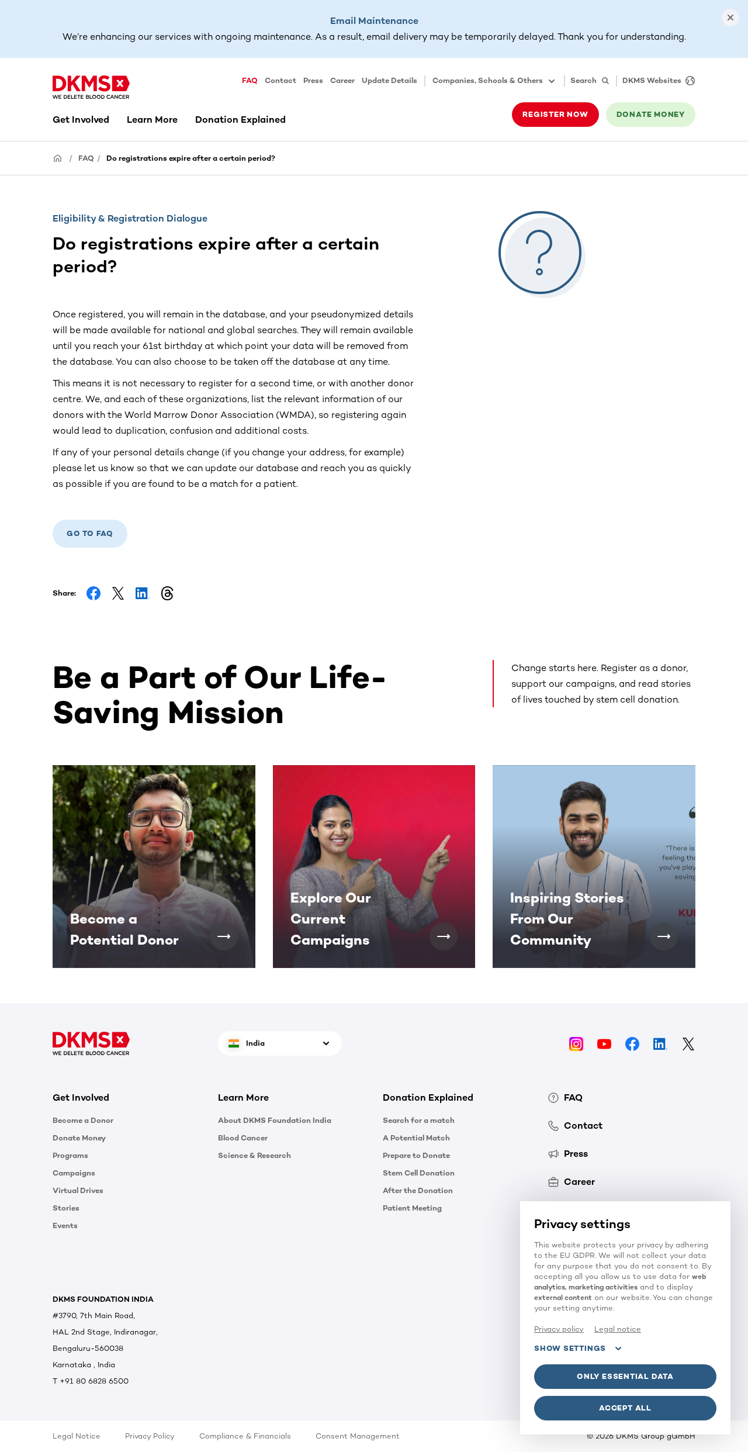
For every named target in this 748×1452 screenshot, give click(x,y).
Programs (70, 1155)
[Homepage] (58, 157)
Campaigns (74, 1172)
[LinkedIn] (660, 1043)
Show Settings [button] (570, 1348)
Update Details (389, 80)
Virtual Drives (78, 1190)
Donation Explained (240, 119)
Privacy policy (559, 1329)
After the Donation (418, 1190)
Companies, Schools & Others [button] (487, 80)
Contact (280, 80)
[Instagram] (576, 1043)
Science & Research (254, 1155)
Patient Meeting (412, 1208)
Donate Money (79, 1137)
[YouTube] (604, 1043)
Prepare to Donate (416, 1155)
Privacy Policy (150, 1436)
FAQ (250, 80)
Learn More (152, 119)
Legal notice (617, 1329)
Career (342, 80)
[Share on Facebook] (93, 593)
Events (65, 1225)
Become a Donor (83, 1120)
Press (313, 80)
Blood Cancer (243, 1137)
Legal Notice (77, 1436)
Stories (66, 1208)
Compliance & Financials (245, 1436)
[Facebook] (632, 1043)
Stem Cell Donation (419, 1172)
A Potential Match (416, 1137)
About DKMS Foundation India (274, 1120)
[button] (224, 936)
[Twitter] (688, 1043)
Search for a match (419, 1120)
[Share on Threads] (167, 593)
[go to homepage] (91, 87)
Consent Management (358, 1436)
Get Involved (81, 119)
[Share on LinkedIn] (143, 593)
